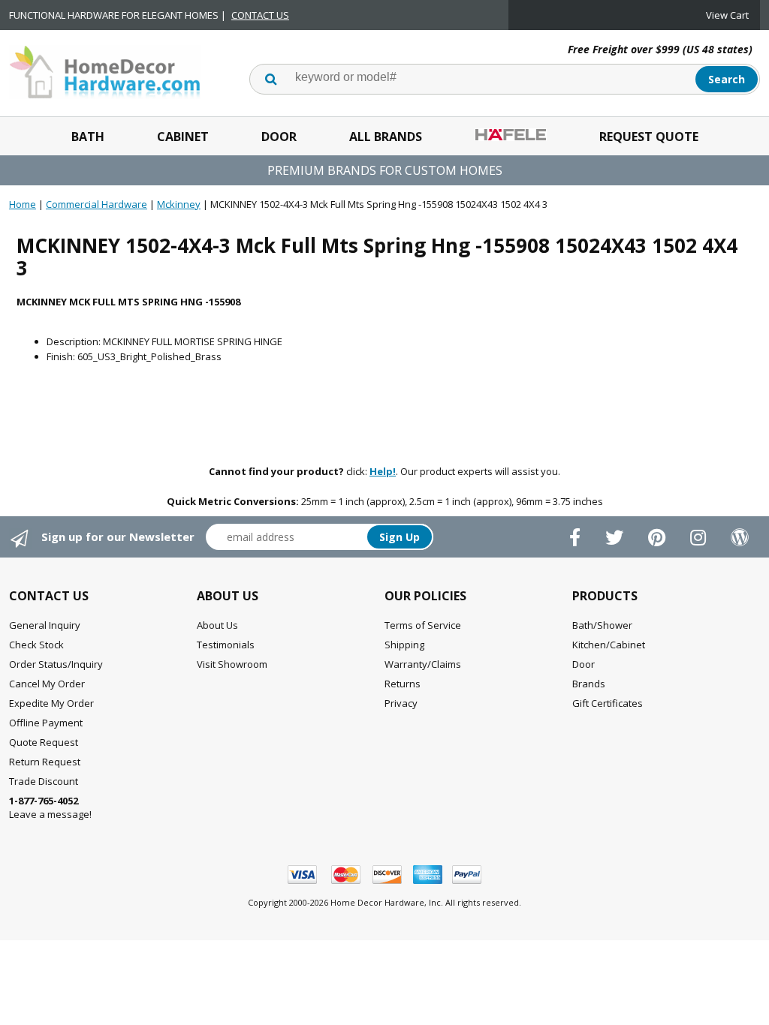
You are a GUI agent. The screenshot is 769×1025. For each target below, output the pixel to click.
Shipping (404, 644)
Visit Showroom (232, 664)
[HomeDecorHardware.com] (105, 70)
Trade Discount (43, 781)
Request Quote (648, 136)
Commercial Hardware (96, 204)
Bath (87, 136)
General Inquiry (44, 625)
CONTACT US (260, 15)
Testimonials (226, 644)
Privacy (401, 703)
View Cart (727, 15)
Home (22, 204)
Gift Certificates (607, 703)
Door (279, 136)
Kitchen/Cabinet (608, 644)
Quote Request (43, 742)
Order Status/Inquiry (56, 664)
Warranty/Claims (422, 664)
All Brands (385, 136)
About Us (217, 625)
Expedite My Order (51, 703)
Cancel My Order (47, 683)
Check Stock (36, 644)
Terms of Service (422, 625)
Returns (402, 683)
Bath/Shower (602, 625)
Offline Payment (46, 722)
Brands (588, 683)
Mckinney (179, 204)
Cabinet (183, 136)
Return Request (44, 761)
